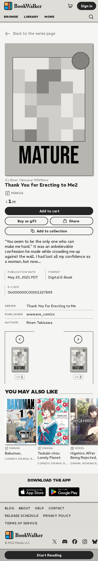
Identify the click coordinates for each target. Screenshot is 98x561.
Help (39, 508)
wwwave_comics (40, 314)
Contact (57, 508)
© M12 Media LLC (17, 542)
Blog (9, 508)
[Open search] (91, 17)
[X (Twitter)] (54, 541)
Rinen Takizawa (39, 322)
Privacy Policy (57, 515)
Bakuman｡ (13, 453)
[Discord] (64, 541)
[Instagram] (85, 541)
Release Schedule (22, 515)
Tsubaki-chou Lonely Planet (49, 455)
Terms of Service (21, 523)
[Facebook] (74, 541)
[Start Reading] (49, 109)
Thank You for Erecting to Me (51, 306)
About (25, 508)
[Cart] (70, 6)
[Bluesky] (95, 541)
